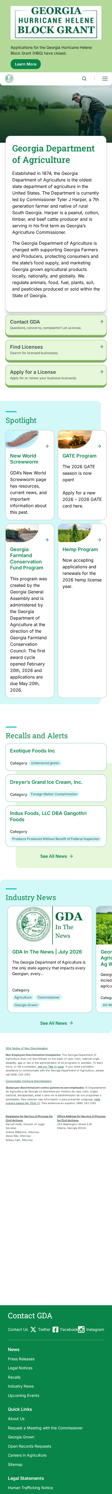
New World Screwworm (24, 459)
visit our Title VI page (51, 1066)
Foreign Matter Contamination (54, 794)
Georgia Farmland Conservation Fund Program (26, 558)
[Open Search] (84, 78)
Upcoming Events (23, 1395)
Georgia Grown (26, 1005)
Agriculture (23, 997)
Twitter (44, 1329)
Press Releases (21, 1358)
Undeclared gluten (45, 763)
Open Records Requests (29, 1446)
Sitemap (15, 1464)
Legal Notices (20, 1367)
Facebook (69, 1329)
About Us (16, 1418)
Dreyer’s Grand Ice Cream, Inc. (46, 782)
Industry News (21, 1386)
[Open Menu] (105, 78)
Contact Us (18, 1329)
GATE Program (80, 456)
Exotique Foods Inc (32, 751)
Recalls (14, 1377)
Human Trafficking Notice (30, 1487)
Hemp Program (80, 549)
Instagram (95, 1329)
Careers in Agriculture (27, 1455)
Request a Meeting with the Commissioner (45, 1428)
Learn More (28, 65)
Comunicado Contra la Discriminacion (29, 1081)
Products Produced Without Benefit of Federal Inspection (55, 839)
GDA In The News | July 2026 (47, 952)
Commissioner (49, 997)
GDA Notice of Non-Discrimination (27, 1048)
